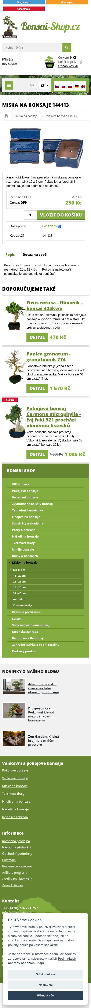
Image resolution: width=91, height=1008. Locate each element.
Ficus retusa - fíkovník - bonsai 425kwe (54, 305)
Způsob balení (12, 885)
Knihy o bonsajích (25, 556)
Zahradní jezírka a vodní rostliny (35, 645)
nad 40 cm (19, 599)
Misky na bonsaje (26, 116)
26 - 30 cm (19, 587)
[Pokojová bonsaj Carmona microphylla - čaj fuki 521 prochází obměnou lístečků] (15, 421)
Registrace (9, 64)
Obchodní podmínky (17, 853)
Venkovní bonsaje (25, 497)
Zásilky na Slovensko (17, 879)
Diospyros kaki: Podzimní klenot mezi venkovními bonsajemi (42, 714)
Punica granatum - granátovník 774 (48, 356)
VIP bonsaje (20, 484)
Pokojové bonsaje (25, 491)
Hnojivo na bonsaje (26, 517)
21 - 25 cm (19, 581)
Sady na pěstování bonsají (31, 625)
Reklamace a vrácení (17, 866)
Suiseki (17, 619)
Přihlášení (9, 59)
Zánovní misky (22, 605)
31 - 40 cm (19, 593)
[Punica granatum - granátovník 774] (15, 366)
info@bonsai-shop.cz (17, 912)
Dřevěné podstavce (26, 612)
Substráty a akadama (27, 523)
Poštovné (9, 860)
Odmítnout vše (45, 974)
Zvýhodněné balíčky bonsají (32, 504)
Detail (37, 337)
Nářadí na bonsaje (25, 536)
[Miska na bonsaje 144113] (45, 146)
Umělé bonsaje (23, 549)
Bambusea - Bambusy (28, 638)
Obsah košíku (68, 66)
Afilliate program (14, 872)
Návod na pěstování (16, 847)
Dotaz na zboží (35, 254)
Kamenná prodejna (16, 841)
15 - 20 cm (19, 575)
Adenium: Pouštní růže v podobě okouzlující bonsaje (43, 688)
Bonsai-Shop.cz (8, 115)
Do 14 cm (19, 570)
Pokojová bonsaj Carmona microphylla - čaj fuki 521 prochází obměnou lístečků (53, 416)
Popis (10, 254)
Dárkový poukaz (24, 651)
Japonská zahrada (25, 632)
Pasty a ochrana (23, 530)
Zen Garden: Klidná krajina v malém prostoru (43, 740)
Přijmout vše (45, 995)
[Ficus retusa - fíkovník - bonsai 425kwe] (15, 315)
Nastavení (45, 985)
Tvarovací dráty (23, 543)
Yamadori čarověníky (27, 510)
